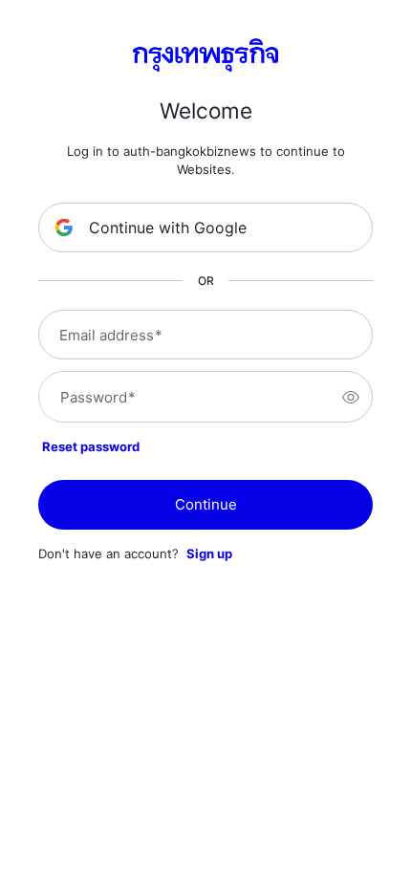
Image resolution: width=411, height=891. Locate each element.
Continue (206, 504)
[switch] (351, 397)
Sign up (209, 553)
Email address (110, 335)
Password (98, 397)
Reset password (91, 446)
